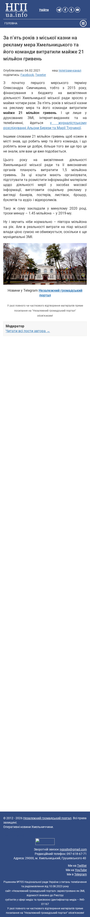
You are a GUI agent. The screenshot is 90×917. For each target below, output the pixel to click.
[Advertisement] (45, 522)
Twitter (82, 865)
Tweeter (40, 75)
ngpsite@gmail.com (73, 849)
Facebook (27, 75)
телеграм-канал (70, 70)
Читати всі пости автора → (28, 331)
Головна (10, 23)
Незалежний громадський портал (47, 818)
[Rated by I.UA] (45, 842)
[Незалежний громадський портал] (16, 10)
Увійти (44, 10)
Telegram (80, 874)
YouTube (81, 870)
